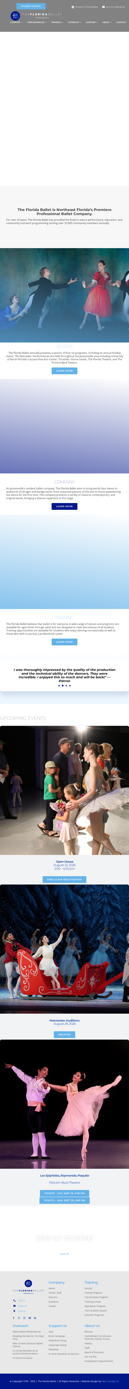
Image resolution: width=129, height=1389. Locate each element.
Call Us (21, 1300)
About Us (92, 1326)
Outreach (20, 1326)
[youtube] (30, 1318)
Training (91, 1282)
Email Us (22, 1305)
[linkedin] (35, 1318)
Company (57, 1282)
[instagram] (24, 1318)
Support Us (58, 1326)
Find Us (22, 1311)
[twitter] (19, 1318)
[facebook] (14, 1318)
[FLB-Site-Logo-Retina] (36, 12)
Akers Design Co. (110, 1381)
